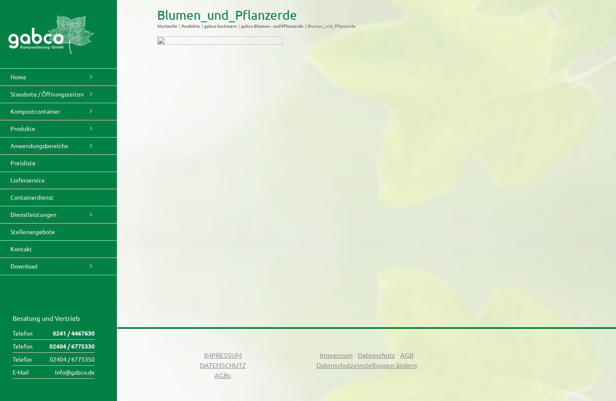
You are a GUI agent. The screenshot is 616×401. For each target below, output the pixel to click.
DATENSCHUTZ (223, 365)
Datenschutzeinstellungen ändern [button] (366, 365)
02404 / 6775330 (72, 346)
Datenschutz (376, 355)
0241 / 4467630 (74, 333)
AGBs (223, 375)
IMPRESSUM (223, 355)
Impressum (336, 355)
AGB (407, 355)
